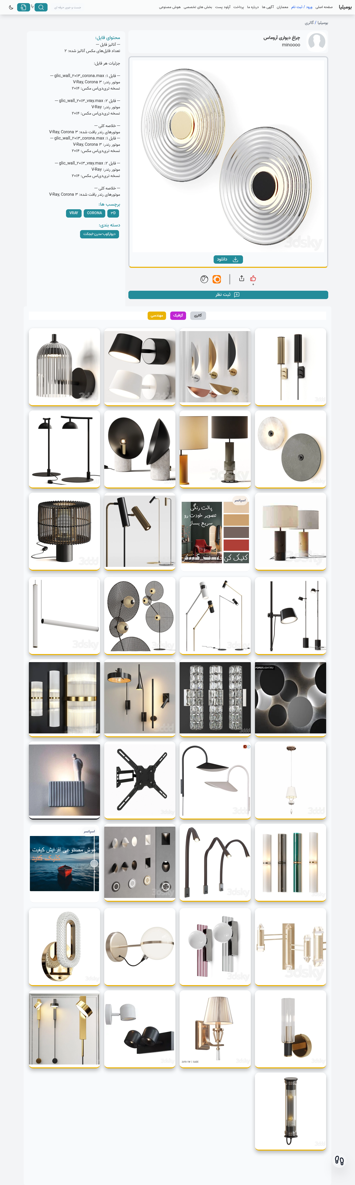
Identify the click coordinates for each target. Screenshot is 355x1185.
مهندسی (157, 316)
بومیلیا (323, 23)
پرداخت (238, 7)
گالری (309, 23)
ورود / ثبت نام (301, 7)
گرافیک (178, 316)
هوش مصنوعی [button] (170, 7)
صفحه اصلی (324, 7)
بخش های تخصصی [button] (198, 7)
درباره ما (253, 7)
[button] (339, 1160)
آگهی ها (268, 7)
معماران (282, 7)
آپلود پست (222, 7)
